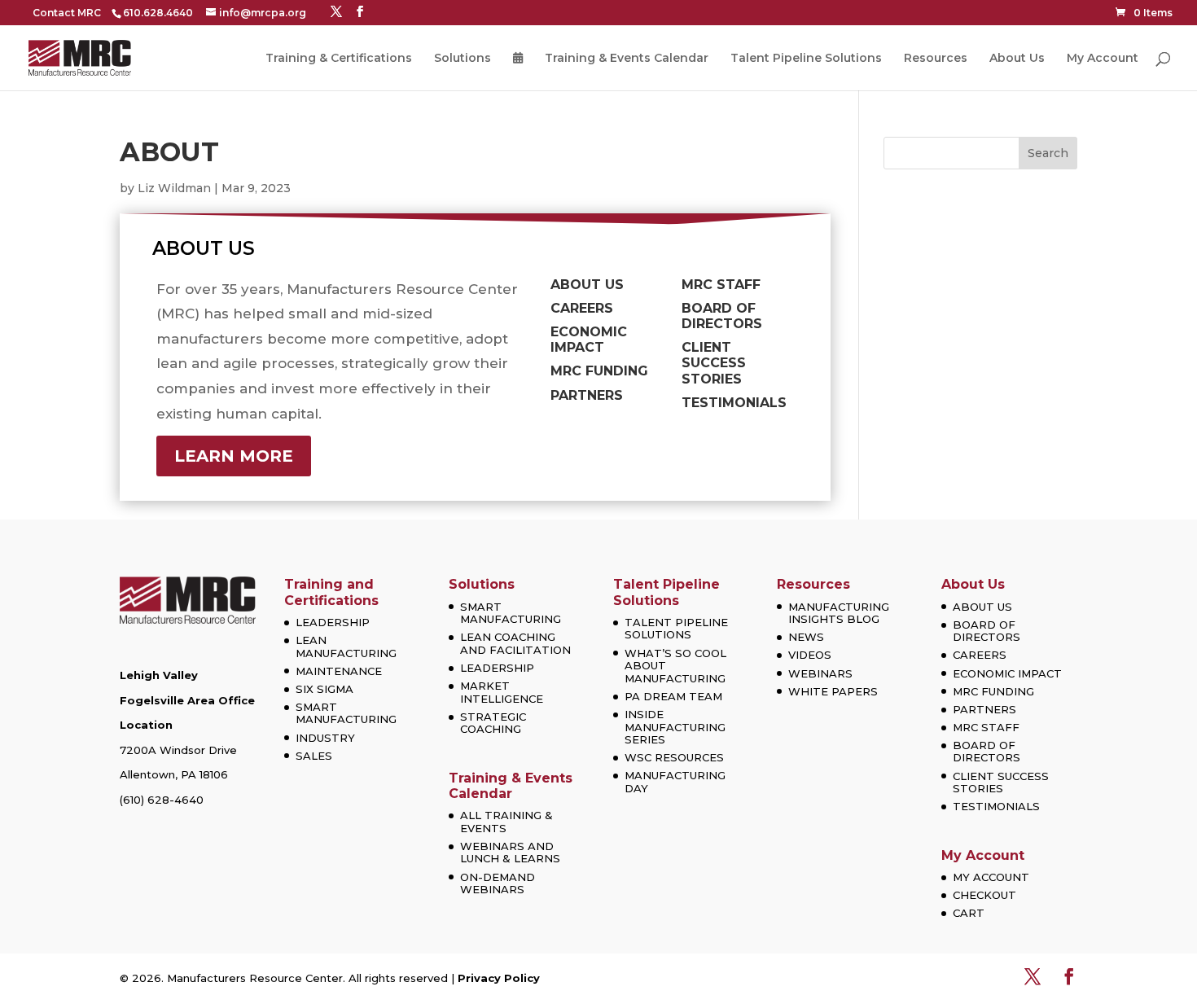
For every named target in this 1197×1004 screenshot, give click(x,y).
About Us (1017, 58)
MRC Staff (721, 284)
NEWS (806, 636)
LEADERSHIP (333, 622)
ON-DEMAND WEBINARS (497, 883)
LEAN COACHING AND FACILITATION (515, 643)
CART (968, 912)
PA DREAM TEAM (673, 696)
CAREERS (979, 654)
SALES (314, 755)
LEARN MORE (233, 456)
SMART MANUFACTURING (346, 713)
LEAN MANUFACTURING (346, 647)
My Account (1102, 58)
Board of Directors (722, 315)
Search (1048, 153)
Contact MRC (67, 13)
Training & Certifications (338, 58)
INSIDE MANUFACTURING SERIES (675, 727)
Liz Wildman (174, 188)
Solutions (462, 58)
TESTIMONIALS (996, 806)
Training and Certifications (331, 592)
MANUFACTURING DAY (675, 782)
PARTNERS (984, 709)
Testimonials (734, 402)
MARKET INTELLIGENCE (501, 692)
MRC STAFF (986, 727)
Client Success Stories (714, 363)
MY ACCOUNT (991, 876)
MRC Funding (599, 371)
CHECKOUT (984, 894)
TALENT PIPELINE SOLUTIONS (676, 629)
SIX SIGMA (324, 688)
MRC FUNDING (993, 691)
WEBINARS (820, 673)
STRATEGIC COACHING (493, 723)
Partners (586, 395)
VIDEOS (809, 654)
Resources (935, 58)
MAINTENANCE (339, 670)
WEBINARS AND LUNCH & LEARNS (510, 853)
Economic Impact (588, 339)
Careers (581, 308)
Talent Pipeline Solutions (806, 58)
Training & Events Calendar (626, 58)
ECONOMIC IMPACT (1007, 673)
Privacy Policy (499, 977)
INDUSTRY (325, 737)
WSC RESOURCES (674, 757)
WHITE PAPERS (833, 691)
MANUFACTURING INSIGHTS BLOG (838, 613)
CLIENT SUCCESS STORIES (1001, 782)
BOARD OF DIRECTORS (986, 631)
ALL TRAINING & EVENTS (506, 822)
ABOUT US (982, 606)
